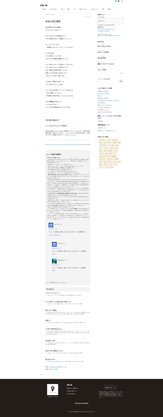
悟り (67, 332)
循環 (68, 295)
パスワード (101, 21)
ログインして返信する (54, 235)
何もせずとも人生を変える (105, 112)
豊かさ (84, 144)
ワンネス (53, 303)
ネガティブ (77, 331)
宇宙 (51, 314)
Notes (47, 144)
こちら (79, 217)
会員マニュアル (83, 9)
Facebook (50, 396)
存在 (77, 144)
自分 (47, 334)
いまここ (71, 312)
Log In (68, 133)
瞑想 (68, 9)
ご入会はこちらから (70, 135)
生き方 (76, 295)
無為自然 (71, 295)
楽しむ (73, 303)
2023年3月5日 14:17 (56, 264)
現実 (82, 361)
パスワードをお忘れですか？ (106, 29)
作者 (103, 9)
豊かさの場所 (54, 369)
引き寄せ (69, 303)
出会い (71, 322)
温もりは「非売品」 (52, 310)
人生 (67, 144)
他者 (69, 144)
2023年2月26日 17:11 (56, 248)
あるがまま (57, 144)
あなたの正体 (62, 312)
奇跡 (75, 144)
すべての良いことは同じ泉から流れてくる (58, 301)
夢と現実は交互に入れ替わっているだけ (108, 100)
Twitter (55, 396)
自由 (80, 295)
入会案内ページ (102, 127)
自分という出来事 (103, 52)
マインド (56, 295)
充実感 (58, 303)
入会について (94, 9)
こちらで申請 (71, 166)
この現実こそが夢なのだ (104, 107)
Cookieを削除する (116, 35)
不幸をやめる (77, 312)
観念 (77, 314)
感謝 (119, 142)
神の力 (99, 95)
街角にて (48, 320)
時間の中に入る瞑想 (103, 98)
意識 (70, 332)
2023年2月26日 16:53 (53, 228)
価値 (48, 314)
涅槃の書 (43, 5)
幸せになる (63, 303)
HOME (44, 9)
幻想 (80, 144)
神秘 (71, 314)
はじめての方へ (53, 9)
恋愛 (81, 322)
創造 (72, 144)
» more (121, 73)
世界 (64, 144)
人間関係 (116, 159)
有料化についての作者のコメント (106, 130)
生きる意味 (66, 314)
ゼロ (62, 144)
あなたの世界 (52, 144)
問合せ (109, 9)
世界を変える (62, 295)
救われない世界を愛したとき (58, 367)
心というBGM (102, 70)
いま (67, 312)
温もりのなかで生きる (104, 46)
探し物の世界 (102, 58)
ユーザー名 (101, 17)
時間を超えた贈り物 (103, 91)
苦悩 (74, 314)
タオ (74, 9)
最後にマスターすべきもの (106, 64)
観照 (80, 314)
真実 (85, 332)
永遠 (62, 314)
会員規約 (56, 205)
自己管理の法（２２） (104, 109)
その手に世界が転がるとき (54, 329)
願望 (81, 303)
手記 (62, 9)
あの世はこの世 (50, 340)
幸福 (101, 164)
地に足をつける (50, 359)
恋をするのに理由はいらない (54, 351)
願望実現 (88, 144)
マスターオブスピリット (53, 293)
